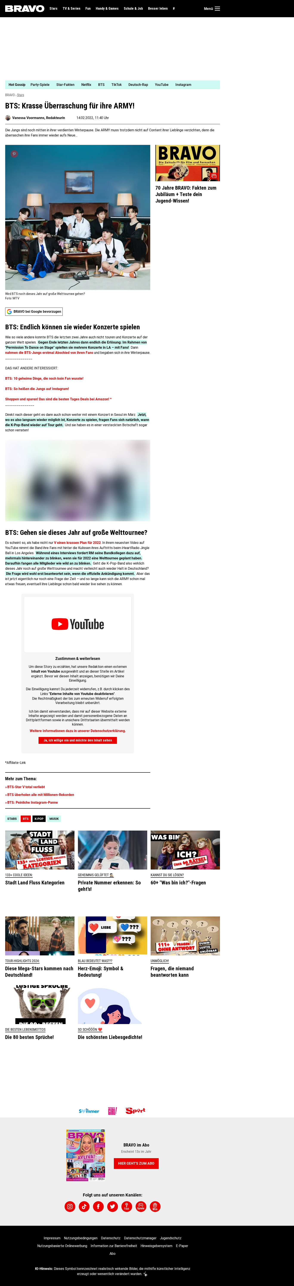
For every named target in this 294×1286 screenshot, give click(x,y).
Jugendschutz (170, 1238)
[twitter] (112, 1206)
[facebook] (98, 1206)
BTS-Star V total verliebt (26, 787)
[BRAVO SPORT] (136, 1111)
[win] (155, 1206)
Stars (53, 8)
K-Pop (39, 818)
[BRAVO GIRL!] (112, 1111)
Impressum (52, 1238)
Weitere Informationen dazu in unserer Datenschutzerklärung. (78, 731)
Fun (88, 8)
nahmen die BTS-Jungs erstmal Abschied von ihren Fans (49, 353)
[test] (126, 1206)
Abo (113, 1254)
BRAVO (10, 95)
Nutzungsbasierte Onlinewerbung (62, 1246)
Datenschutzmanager (140, 1238)
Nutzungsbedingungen (80, 1238)
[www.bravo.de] (24, 8)
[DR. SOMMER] (89, 1111)
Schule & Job (133, 8)
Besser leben (158, 8)
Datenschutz (111, 1238)
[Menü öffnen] (217, 8)
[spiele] (141, 1206)
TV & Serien (71, 8)
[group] (110, 84)
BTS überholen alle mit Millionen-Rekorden (40, 795)
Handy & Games (107, 8)
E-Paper (182, 1246)
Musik (54, 818)
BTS (26, 818)
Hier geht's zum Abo (136, 1163)
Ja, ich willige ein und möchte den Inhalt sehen (77, 740)
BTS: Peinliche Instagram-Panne (32, 802)
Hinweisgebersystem (156, 1246)
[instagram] (70, 1206)
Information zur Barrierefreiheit (114, 1246)
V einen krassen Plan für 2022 (77, 543)
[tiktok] (84, 1206)
